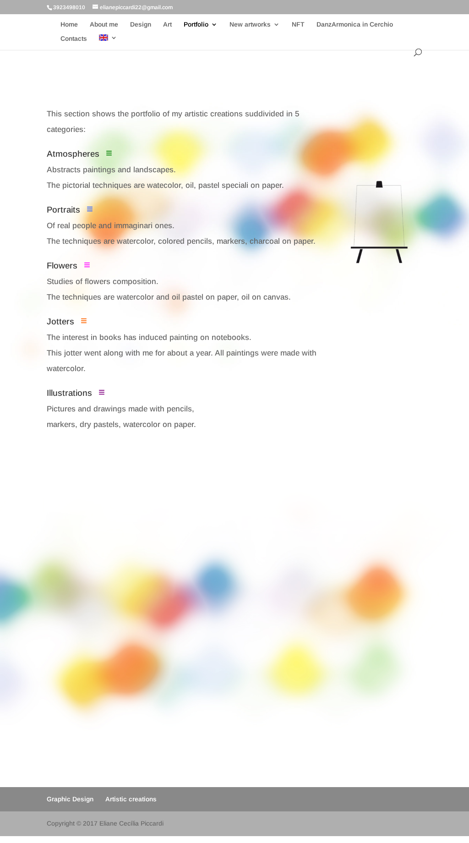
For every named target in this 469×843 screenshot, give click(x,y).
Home (69, 24)
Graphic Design (70, 799)
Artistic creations (131, 799)
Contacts (73, 38)
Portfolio (196, 24)
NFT (298, 24)
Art (167, 24)
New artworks (250, 24)
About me (104, 24)
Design (140, 24)
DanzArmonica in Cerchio (354, 24)
